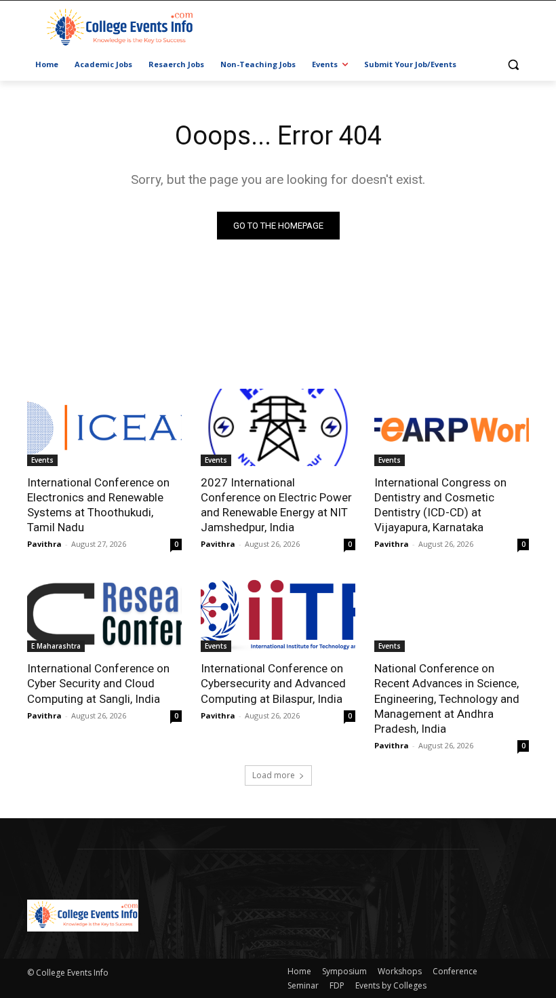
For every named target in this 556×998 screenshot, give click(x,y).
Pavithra (44, 544)
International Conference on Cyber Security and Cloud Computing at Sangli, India (98, 683)
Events (42, 460)
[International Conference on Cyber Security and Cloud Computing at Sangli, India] (104, 613)
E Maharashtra (56, 646)
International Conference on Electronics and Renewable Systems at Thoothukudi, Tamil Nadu (98, 505)
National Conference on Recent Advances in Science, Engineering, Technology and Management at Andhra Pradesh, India (446, 698)
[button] (513, 65)
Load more (273, 775)
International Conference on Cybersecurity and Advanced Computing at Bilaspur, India (273, 683)
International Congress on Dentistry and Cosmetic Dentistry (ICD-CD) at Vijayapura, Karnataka (440, 505)
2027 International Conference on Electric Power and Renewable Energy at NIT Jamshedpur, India (276, 505)
